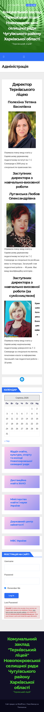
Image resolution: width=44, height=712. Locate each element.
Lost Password (11, 603)
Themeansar (21, 707)
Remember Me (13, 588)
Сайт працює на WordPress (15, 704)
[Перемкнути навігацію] (23, 56)
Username (8, 561)
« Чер (7, 441)
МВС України (18, 540)
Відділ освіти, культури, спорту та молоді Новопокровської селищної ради (21, 458)
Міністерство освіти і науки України (18, 502)
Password (8, 575)
